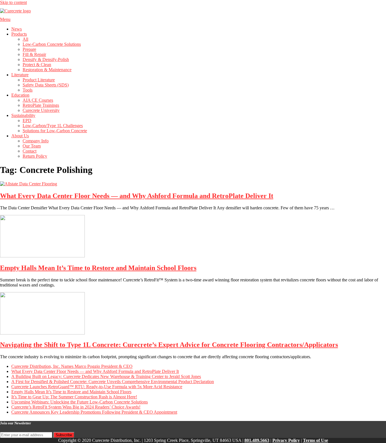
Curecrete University (41, 110)
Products (19, 34)
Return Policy (35, 156)
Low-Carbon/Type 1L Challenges (53, 125)
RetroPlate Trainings (41, 105)
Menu (5, 19)
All (25, 39)
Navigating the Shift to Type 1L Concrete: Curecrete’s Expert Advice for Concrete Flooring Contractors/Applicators (169, 344)
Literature (20, 74)
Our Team (32, 146)
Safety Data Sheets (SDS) (46, 84)
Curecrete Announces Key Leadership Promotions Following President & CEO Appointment (94, 412)
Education (20, 95)
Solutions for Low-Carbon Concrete (55, 130)
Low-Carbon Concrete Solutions (52, 44)
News (16, 29)
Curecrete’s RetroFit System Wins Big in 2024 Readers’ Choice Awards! (75, 407)
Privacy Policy (286, 440)
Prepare (29, 49)
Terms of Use (315, 440)
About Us (20, 135)
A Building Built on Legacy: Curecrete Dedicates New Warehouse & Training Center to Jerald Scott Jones (106, 376)
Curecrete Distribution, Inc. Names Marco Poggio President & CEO (72, 366)
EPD (27, 120)
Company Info (36, 140)
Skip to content (13, 2)
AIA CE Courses (38, 100)
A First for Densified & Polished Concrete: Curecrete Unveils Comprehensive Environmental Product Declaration (112, 381)
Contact (29, 151)
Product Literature (39, 79)
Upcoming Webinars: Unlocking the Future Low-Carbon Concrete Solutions (79, 401)
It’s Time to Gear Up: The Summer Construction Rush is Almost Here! (74, 396)
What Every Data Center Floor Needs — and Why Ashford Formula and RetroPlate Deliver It (136, 195)
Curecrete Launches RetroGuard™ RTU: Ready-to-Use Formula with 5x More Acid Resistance (96, 386)
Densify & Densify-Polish (46, 59)
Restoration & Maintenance (47, 69)
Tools (27, 90)
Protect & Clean (37, 64)
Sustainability (23, 115)
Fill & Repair (34, 54)
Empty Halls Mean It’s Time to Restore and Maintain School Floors (98, 268)
